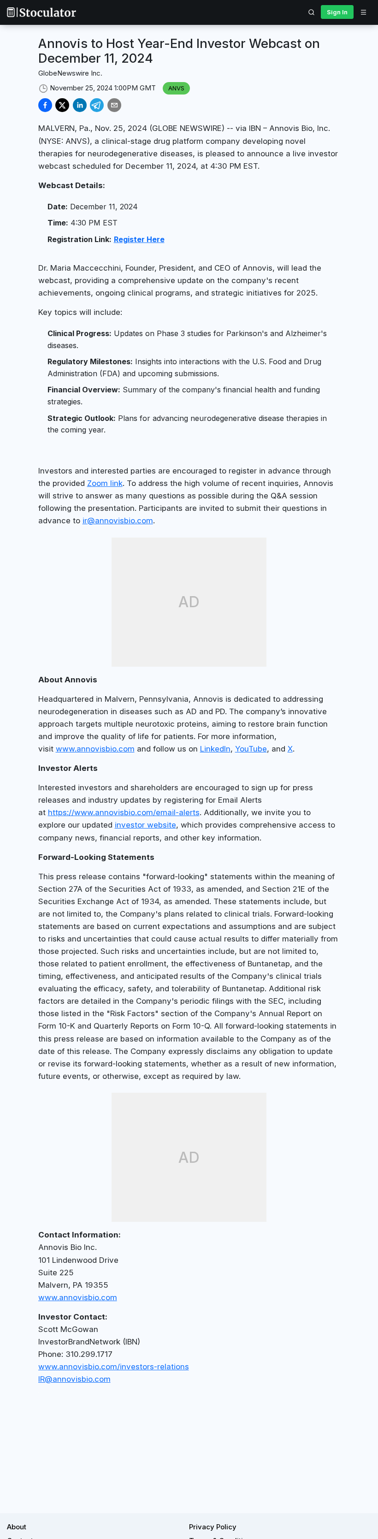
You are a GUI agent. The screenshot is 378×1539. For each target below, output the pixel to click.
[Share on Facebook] (45, 105)
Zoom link (105, 483)
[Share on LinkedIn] (80, 105)
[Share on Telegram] (97, 105)
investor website (145, 824)
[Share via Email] (114, 105)
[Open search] (311, 12)
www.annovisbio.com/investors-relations (113, 1366)
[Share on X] (62, 105)
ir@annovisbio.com (118, 520)
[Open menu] (363, 12)
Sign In (337, 12)
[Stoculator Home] (41, 12)
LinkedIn (215, 748)
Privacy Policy (212, 1526)
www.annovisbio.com (95, 748)
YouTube (251, 748)
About (16, 1526)
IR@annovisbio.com (74, 1379)
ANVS (176, 88)
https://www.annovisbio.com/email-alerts (124, 812)
